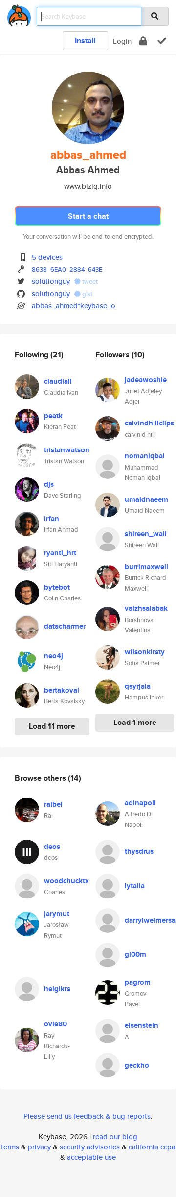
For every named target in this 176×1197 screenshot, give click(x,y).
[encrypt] (143, 41)
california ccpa (152, 1147)
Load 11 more (52, 726)
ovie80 (55, 1024)
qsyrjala (138, 686)
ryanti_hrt (60, 553)
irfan (51, 518)
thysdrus (139, 851)
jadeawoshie (146, 379)
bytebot (57, 587)
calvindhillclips (149, 423)
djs (49, 484)
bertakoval (61, 690)
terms (10, 1147)
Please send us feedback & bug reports (87, 1116)
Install (85, 40)
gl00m (135, 954)
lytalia (135, 885)
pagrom (138, 982)
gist (86, 294)
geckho (137, 1065)
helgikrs (57, 988)
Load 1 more (134, 722)
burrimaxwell (146, 566)
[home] (19, 13)
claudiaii (58, 381)
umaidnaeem (146, 499)
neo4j (53, 655)
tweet (89, 281)
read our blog (115, 1136)
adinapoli (140, 803)
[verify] (161, 41)
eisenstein (141, 1025)
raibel (53, 804)
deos (52, 846)
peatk (53, 415)
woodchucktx (66, 880)
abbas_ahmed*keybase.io (73, 305)
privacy (39, 1147)
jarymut (56, 913)
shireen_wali (146, 533)
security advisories (90, 1147)
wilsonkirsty (145, 652)
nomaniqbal (145, 455)
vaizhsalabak (146, 608)
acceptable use (91, 1157)
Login (122, 41)
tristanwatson (66, 450)
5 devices (47, 257)
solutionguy (51, 281)
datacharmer (65, 626)
